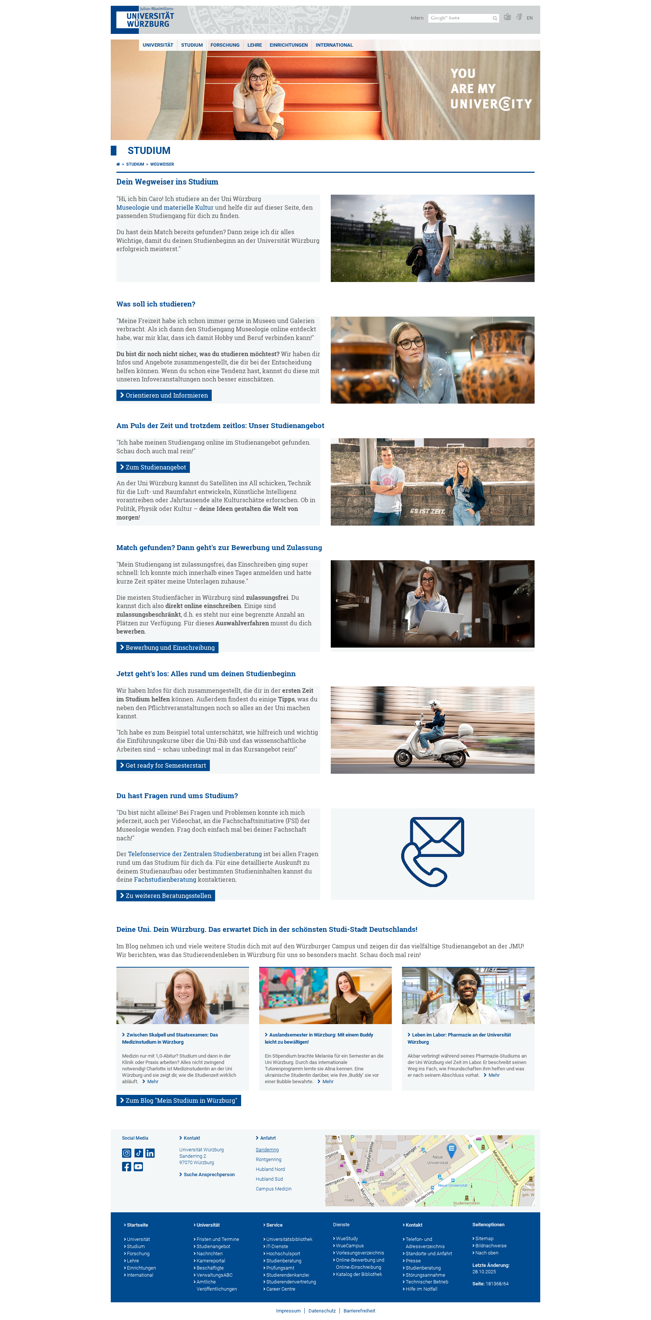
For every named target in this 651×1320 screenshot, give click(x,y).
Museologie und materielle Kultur (165, 207)
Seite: (478, 1283)
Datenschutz (322, 1311)
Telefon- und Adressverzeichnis (425, 1242)
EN (530, 18)
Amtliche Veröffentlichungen (217, 1285)
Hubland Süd (269, 1179)
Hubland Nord (270, 1169)
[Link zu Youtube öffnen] (139, 1167)
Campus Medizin (274, 1189)
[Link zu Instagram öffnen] (127, 1153)
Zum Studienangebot (156, 467)
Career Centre (280, 1289)
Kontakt (192, 1138)
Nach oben (486, 1253)
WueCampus (350, 1245)
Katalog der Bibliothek (359, 1274)
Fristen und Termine (218, 1239)
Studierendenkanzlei (287, 1275)
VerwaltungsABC (214, 1275)
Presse (413, 1261)
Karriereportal (211, 1261)
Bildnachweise (491, 1245)
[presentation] (182, 1022)
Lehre (255, 45)
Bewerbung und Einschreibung (170, 647)
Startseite (137, 1225)
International (334, 45)
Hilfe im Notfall (421, 1289)
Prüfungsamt (280, 1268)
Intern (417, 18)
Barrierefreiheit (359, 1311)
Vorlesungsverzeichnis (360, 1253)
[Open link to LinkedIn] (150, 1153)
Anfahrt (268, 1138)
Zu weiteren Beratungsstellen (168, 895)
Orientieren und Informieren (167, 395)
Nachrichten (210, 1253)
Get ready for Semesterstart (166, 765)
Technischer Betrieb (427, 1282)
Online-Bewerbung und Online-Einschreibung (360, 1263)
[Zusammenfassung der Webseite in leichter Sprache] (507, 17)
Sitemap (484, 1238)
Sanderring (267, 1149)
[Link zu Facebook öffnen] (127, 1167)
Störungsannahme (425, 1275)
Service (274, 1225)
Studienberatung (283, 1261)
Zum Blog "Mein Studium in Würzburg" (181, 1100)
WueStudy (347, 1238)
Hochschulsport (283, 1253)
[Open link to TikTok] (139, 1153)
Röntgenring (268, 1159)
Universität (158, 45)
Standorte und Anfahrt (429, 1253)
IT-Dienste (277, 1246)
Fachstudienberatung (165, 879)
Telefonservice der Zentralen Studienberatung (195, 854)
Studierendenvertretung (291, 1282)
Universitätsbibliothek (289, 1239)
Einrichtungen (289, 45)
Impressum (288, 1311)
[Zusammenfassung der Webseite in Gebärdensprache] (519, 17)
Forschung (225, 45)
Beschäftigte (210, 1268)
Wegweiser (162, 164)
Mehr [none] (152, 1081)
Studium (192, 45)
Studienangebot (213, 1246)
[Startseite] (118, 164)
